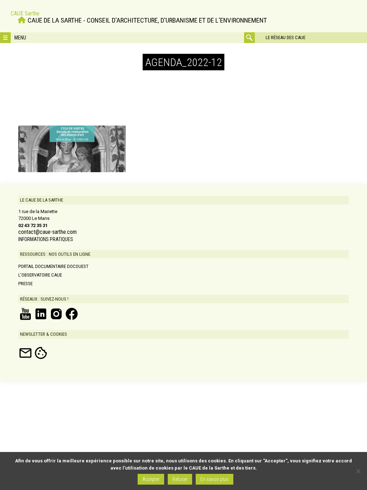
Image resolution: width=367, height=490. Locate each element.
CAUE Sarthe (25, 13)
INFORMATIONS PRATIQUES (45, 239)
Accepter (150, 479)
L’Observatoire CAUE (40, 275)
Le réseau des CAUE (285, 37)
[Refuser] (358, 471)
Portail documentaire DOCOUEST (53, 266)
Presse (25, 283)
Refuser (179, 479)
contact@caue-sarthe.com (47, 232)
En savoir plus (214, 479)
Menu (20, 38)
